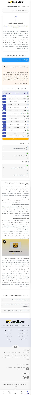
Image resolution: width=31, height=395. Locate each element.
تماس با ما (9, 339)
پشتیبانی (9, 336)
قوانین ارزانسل (8, 333)
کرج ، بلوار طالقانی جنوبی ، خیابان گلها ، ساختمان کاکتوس (15, 368)
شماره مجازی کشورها (23, 336)
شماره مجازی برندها (23, 333)
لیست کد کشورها (24, 339)
